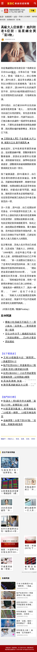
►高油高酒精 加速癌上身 (12, 381)
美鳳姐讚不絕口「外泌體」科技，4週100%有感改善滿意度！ (30, 488)
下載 (32, 10)
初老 (17, 439)
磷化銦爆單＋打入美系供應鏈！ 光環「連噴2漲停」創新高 (30, 509)
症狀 (27, 439)
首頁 (1, 16)
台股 (15, 16)
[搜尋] (34, 5)
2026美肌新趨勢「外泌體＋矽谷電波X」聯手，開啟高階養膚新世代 (6, 509)
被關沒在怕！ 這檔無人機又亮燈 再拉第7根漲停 (30, 568)
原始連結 (9, 341)
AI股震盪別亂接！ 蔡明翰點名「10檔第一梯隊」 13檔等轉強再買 (18, 412)
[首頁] (18, 3)
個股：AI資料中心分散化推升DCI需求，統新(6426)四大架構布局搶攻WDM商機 (9, 551)
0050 (33, 439)
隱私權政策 (30, 647)
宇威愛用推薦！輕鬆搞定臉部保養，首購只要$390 (6, 568)
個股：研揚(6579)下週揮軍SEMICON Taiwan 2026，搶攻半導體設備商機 (30, 547)
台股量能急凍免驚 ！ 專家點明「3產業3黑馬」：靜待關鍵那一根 (9, 492)
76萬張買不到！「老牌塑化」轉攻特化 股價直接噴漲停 (9, 471)
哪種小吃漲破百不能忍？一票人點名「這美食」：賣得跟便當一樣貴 (20, 326)
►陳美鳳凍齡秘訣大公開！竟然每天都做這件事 (15, 385)
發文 (13, 72)
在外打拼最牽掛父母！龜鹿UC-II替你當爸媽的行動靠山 (9, 530)
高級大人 (11, 439)
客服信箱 (8, 647)
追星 (22, 439)
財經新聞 (8, 16)
